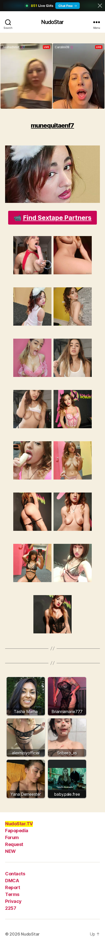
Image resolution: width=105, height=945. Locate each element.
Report (12, 887)
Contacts (15, 873)
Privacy (13, 901)
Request (14, 844)
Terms (12, 894)
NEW (10, 851)
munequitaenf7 (52, 125)
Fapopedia (16, 830)
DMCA (12, 880)
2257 (10, 908)
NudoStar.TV (19, 823)
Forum (12, 837)
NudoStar (52, 22)
